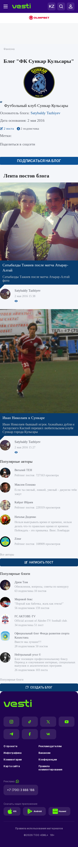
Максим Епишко (25, 484)
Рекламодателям (50, 746)
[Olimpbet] (39, 18)
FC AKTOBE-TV (25, 616)
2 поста (9, 128)
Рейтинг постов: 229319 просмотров (37, 507)
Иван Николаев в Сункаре (23, 418)
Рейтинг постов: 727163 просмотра (37, 475)
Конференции (47, 759)
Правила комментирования (50, 768)
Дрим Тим (21, 582)
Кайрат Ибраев (24, 502)
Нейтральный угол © (28, 654)
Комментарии (13, 759)
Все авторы (7, 554)
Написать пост (41, 562)
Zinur (18, 538)
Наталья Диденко (25, 516)
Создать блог (41, 687)
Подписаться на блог (39, 161)
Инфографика (12, 752)
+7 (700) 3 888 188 (21, 790)
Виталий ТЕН (23, 470)
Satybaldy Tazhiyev (45, 113)
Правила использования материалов (39, 828)
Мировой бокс (24, 599)
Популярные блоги (12, 679)
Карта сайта (12, 766)
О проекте (10, 746)
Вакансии (44, 752)
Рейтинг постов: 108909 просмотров (37, 544)
